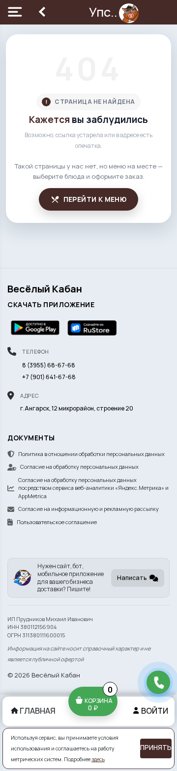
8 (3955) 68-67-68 (48, 365)
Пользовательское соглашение (57, 522)
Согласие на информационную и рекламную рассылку (88, 508)
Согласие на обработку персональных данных (79, 466)
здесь (98, 759)
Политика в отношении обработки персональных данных (91, 454)
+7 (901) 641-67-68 (49, 377)
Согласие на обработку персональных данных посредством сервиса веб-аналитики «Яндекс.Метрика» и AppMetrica (93, 488)
